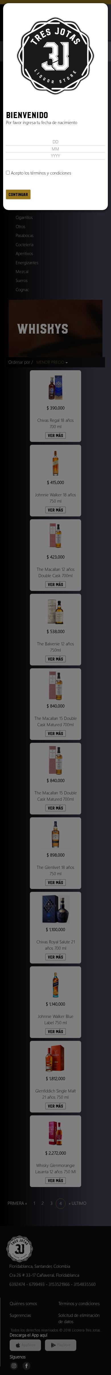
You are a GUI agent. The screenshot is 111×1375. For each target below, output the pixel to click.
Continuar (18, 194)
